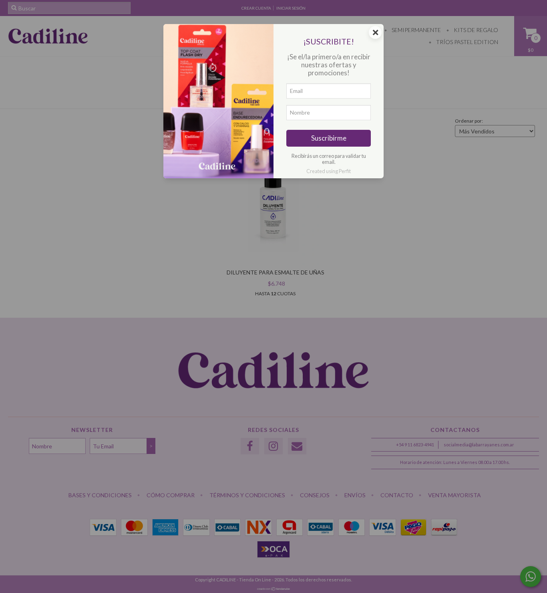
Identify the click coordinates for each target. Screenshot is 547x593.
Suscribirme (328, 138)
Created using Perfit (328, 171)
